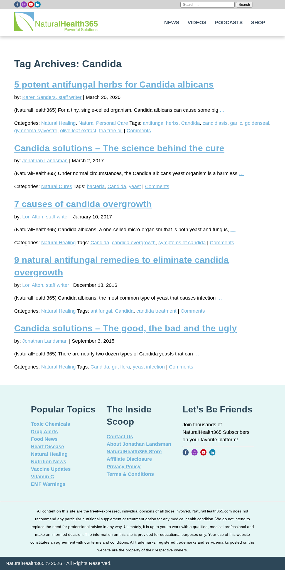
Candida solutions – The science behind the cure (119, 148)
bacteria (96, 186)
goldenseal (257, 123)
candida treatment (156, 311)
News (171, 22)
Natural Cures (56, 186)
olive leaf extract (78, 130)
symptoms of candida (182, 242)
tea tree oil (110, 130)
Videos (197, 22)
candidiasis (215, 123)
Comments (139, 130)
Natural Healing (58, 123)
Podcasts (229, 22)
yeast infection (149, 367)
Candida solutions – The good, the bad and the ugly (125, 328)
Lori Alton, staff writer (45, 217)
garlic (236, 123)
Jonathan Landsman (45, 160)
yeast (135, 186)
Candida (190, 123)
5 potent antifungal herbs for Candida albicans (114, 84)
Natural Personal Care (103, 123)
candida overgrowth (134, 242)
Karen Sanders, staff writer (52, 97)
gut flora (121, 367)
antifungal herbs (160, 123)
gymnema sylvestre (35, 130)
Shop (258, 22)
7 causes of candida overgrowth (83, 204)
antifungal (101, 311)
